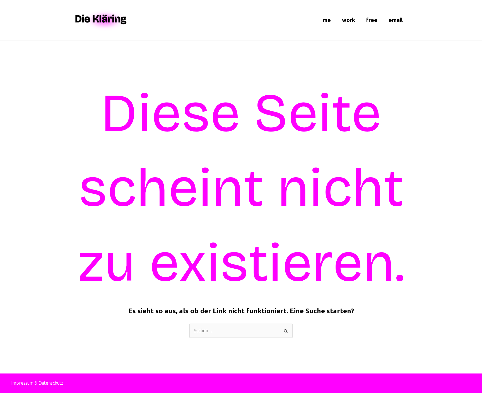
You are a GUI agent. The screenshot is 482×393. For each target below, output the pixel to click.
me (327, 20)
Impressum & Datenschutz (37, 382)
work (348, 20)
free (371, 20)
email (396, 20)
